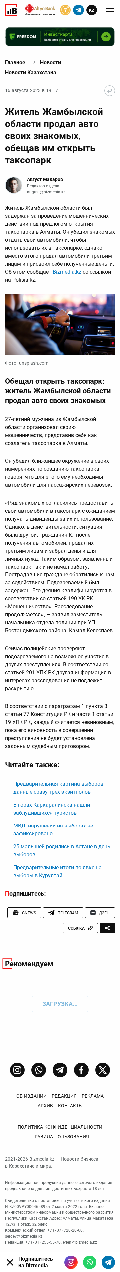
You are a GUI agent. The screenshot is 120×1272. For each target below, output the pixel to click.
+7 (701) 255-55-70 (43, 1242)
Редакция (64, 1096)
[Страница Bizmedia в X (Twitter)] (102, 1070)
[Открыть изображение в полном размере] (60, 325)
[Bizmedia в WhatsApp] (89, 1262)
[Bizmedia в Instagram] (71, 1262)
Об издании (31, 1096)
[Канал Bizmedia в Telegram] (60, 1070)
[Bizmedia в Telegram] (108, 1262)
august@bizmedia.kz (46, 192)
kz (91, 10)
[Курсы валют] (65, 10)
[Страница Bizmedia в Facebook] (81, 1070)
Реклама (93, 1096)
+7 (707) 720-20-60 (65, 1230)
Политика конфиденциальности (60, 1127)
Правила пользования (60, 1136)
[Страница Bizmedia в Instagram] (17, 1070)
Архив (45, 1105)
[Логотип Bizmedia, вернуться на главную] (11, 10)
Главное (15, 62)
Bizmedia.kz (67, 272)
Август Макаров (45, 179)
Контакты (70, 1105)
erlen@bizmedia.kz (80, 1242)
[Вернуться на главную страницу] (109, 90)
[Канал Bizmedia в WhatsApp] (38, 1070)
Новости (50, 62)
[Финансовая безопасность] (40, 10)
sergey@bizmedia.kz (23, 1236)
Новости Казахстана (30, 72)
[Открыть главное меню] (110, 10)
